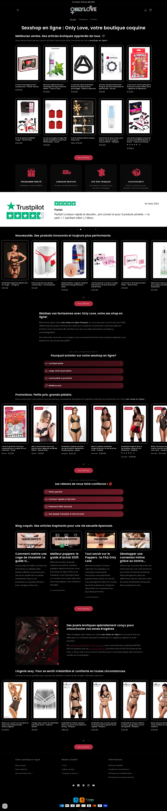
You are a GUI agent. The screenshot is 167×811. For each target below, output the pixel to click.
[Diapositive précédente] (71, 229)
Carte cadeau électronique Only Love (83, 139)
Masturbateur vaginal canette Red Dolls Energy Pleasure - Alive (74, 285)
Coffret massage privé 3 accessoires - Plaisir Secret (27, 86)
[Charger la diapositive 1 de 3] (77, 229)
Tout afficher (83, 158)
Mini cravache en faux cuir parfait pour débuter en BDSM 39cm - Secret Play (44, 448)
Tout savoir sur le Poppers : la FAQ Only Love (100, 557)
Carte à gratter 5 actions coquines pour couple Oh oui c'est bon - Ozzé (14, 448)
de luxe (99, 645)
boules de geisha (97, 649)
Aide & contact (68, 769)
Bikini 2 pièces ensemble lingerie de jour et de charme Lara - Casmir (103, 448)
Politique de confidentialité (120, 773)
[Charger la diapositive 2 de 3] (80, 229)
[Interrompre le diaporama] (95, 229)
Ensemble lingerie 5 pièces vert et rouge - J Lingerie (15, 284)
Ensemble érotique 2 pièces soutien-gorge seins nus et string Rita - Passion (132, 725)
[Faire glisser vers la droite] (88, 297)
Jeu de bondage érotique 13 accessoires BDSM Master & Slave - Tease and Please (139, 140)
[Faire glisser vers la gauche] (78, 297)
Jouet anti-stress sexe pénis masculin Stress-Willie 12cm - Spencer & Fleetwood (139, 87)
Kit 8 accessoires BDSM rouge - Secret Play (25, 139)
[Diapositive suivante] (89, 229)
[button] (17, 10)
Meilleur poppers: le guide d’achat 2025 (64, 555)
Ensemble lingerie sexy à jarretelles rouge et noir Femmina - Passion (131, 448)
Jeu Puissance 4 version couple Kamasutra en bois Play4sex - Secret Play (104, 285)
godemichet (76, 645)
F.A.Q (64, 765)
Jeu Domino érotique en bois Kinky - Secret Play (133, 284)
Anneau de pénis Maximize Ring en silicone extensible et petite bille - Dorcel (111, 87)
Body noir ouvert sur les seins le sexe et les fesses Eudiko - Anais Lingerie (15, 725)
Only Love (86, 810)
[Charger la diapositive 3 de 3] (84, 229)
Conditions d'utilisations (118, 769)
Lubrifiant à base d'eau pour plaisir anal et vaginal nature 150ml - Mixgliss (111, 140)
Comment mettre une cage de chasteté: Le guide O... (31, 557)
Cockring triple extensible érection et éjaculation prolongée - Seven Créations (83, 87)
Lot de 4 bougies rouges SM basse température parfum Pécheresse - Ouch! (55, 140)
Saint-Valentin (21, 769)
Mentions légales (115, 765)
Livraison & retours (70, 773)
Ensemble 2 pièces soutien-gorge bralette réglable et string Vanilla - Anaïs (73, 448)
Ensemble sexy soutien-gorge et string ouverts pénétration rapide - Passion (103, 725)
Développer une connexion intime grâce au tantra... (133, 557)
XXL (93, 645)
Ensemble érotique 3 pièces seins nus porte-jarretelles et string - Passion (73, 725)
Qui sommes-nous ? (23, 773)
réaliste (86, 645)
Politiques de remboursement (121, 777)
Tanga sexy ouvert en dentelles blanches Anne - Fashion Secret (45, 725)
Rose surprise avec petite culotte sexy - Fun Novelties (43, 284)
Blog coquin (20, 765)
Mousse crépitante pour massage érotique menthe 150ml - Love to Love (54, 87)
